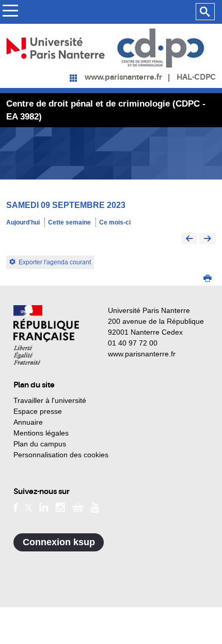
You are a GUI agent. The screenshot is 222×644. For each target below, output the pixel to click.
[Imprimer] (207, 279)
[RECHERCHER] (205, 12)
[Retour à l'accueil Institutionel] (46, 335)
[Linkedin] (43, 507)
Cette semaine (69, 222)
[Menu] (10, 12)
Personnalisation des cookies (60, 455)
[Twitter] (28, 507)
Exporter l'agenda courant (55, 262)
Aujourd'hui (23, 222)
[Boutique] (78, 507)
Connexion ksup (59, 542)
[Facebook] (15, 507)
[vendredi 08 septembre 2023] (189, 239)
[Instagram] (60, 507)
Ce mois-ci (115, 222)
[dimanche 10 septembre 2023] (207, 239)
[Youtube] (95, 507)
